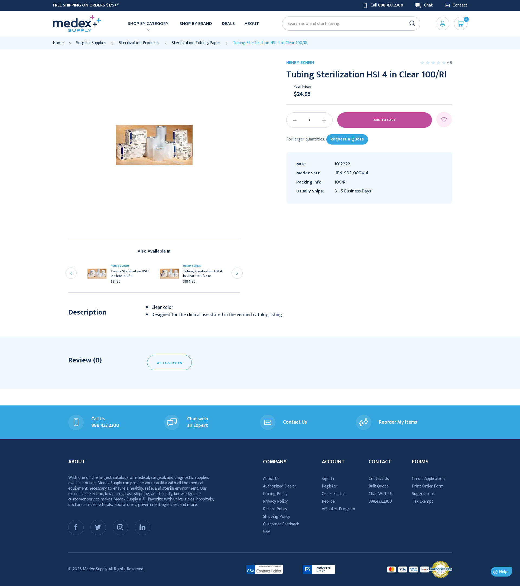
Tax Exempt (422, 501)
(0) (449, 62)
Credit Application (428, 478)
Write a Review (169, 363)
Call (386, 5)
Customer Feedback (281, 524)
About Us (271, 478)
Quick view (99, 275)
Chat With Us (381, 493)
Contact (460, 5)
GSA (266, 531)
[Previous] (71, 273)
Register (329, 486)
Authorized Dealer (279, 486)
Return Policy (275, 509)
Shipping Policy (276, 516)
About (252, 23)
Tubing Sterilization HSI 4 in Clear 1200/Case (202, 273)
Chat (428, 5)
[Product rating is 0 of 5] (433, 62)
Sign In (328, 478)
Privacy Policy (275, 501)
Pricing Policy (275, 493)
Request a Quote (347, 139)
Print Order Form (428, 486)
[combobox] (349, 23)
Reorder (329, 501)
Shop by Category (148, 23)
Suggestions (423, 493)
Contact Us (379, 478)
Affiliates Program (338, 509)
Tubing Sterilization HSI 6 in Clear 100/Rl (130, 273)
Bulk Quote (379, 486)
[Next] (237, 273)
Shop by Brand (196, 23)
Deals (228, 23)
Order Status (334, 493)
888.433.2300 (380, 501)
